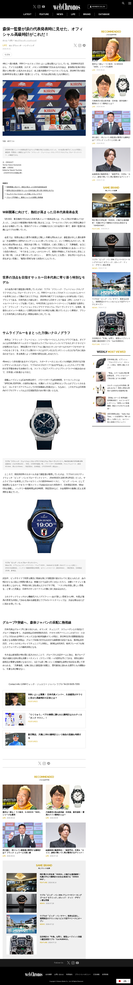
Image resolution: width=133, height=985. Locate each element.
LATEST (27, 14)
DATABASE (104, 14)
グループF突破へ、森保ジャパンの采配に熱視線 (24, 197)
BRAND (87, 14)
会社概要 (48, 974)
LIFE (73, 14)
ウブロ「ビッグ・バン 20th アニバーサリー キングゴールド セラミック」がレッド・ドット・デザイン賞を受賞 (61, 897)
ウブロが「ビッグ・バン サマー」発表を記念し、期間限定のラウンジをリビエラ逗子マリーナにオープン (61, 918)
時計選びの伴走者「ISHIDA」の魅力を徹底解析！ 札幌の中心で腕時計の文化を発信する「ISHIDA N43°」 (60, 876)
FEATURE (44, 14)
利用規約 (69, 974)
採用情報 (105, 974)
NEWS (60, 14)
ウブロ (7, 55)
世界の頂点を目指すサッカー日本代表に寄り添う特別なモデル (30, 190)
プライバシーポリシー (83, 974)
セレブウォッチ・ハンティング (25, 40)
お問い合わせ (59, 974)
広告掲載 (96, 974)
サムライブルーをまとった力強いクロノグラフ (24, 194)
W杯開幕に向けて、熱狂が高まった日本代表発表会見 (26, 187)
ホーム (5, 40)
